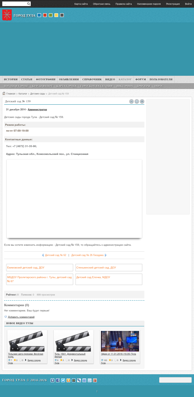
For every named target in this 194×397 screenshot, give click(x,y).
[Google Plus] (95, 380)
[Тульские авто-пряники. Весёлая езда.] (27, 341)
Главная (10, 93)
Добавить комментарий (21, 317)
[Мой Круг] (90, 380)
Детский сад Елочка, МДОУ (93, 277)
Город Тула (24, 15)
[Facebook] (58, 380)
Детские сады (37, 93)
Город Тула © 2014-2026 (24, 380)
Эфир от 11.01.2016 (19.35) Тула (118, 353)
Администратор (37, 109)
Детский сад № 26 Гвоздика (87, 255)
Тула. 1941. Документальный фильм (70, 355)
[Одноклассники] (68, 380)
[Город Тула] (7, 15)
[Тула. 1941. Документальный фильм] (74, 341)
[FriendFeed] (84, 380)
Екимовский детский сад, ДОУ (25, 267)
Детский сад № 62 (55, 255)
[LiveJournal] (79, 380)
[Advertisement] (97, 49)
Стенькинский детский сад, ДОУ (96, 267)
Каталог (23, 93)
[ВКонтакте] (52, 380)
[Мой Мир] (74, 380)
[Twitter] (63, 380)
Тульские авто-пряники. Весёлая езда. (25, 355)
